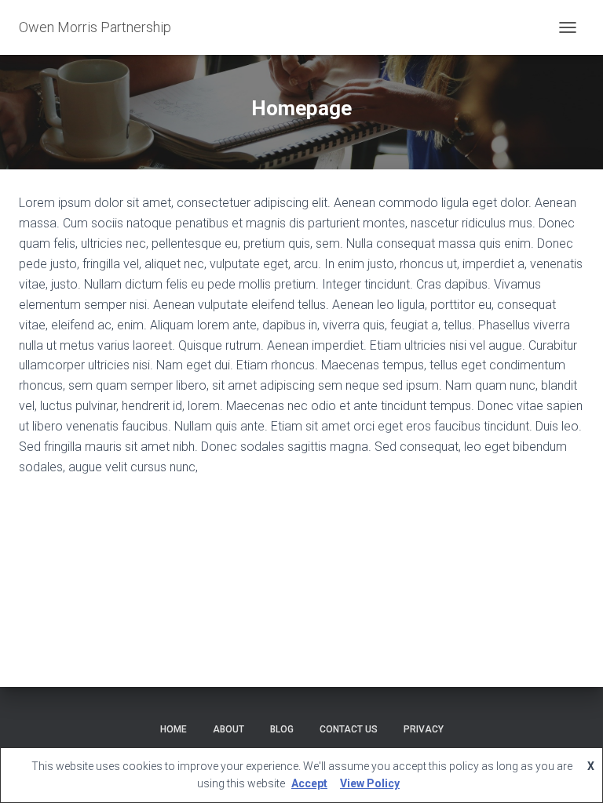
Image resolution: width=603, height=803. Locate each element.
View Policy (370, 783)
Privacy (424, 729)
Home (173, 729)
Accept (309, 783)
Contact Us (349, 729)
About (228, 729)
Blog (282, 729)
